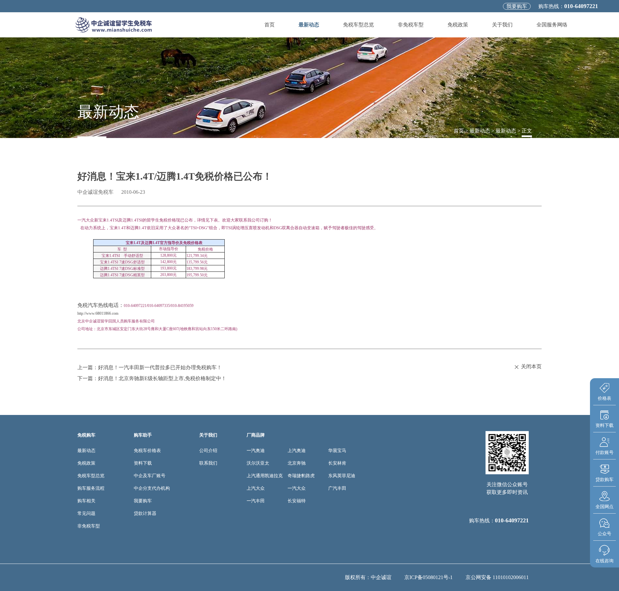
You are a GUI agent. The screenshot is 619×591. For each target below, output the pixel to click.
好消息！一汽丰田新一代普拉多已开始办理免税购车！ (160, 367)
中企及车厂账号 (149, 475)
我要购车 (516, 6)
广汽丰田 (337, 488)
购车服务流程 (90, 488)
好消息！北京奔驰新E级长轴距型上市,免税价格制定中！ (162, 378)
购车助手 (143, 435)
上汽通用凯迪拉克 (265, 475)
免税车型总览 (358, 24)
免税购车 (86, 435)
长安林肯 (337, 463)
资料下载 (143, 463)
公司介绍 (208, 450)
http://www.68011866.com (97, 313)
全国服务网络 (551, 24)
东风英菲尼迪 (341, 475)
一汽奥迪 (256, 450)
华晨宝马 (337, 450)
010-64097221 (581, 6)
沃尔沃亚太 (258, 463)
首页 (269, 24)
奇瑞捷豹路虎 (301, 475)
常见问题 (86, 513)
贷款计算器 (145, 513)
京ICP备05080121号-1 (428, 577)
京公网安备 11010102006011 (497, 577)
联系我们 (208, 463)
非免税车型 (411, 24)
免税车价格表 (147, 450)
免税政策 (457, 24)
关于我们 (502, 24)
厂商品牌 (256, 435)
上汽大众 (256, 488)
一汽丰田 (256, 500)
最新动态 (309, 24)
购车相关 (86, 500)
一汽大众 (297, 488)
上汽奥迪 (297, 450)
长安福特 (297, 500)
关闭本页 (531, 366)
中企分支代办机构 (152, 488)
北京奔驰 (297, 463)
